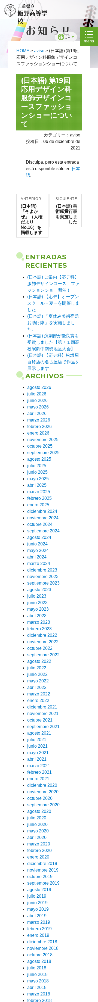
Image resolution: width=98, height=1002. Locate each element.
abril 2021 (37, 759)
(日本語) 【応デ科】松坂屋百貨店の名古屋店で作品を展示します (53, 362)
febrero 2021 (39, 772)
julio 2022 (36, 668)
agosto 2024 (39, 537)
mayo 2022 (38, 681)
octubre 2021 (40, 720)
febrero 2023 (39, 628)
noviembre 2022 (43, 641)
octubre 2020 (40, 798)
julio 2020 (36, 818)
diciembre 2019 (42, 863)
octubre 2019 (40, 876)
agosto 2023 (39, 589)
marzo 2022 (38, 694)
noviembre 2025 (43, 439)
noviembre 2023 (43, 576)
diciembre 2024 (42, 511)
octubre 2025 (40, 446)
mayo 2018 (38, 981)
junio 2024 (37, 544)
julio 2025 (36, 465)
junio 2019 (37, 902)
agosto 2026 (39, 387)
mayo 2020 (38, 831)
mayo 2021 (38, 752)
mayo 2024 (38, 550)
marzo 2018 (38, 994)
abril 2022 (37, 687)
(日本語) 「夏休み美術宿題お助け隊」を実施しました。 (53, 323)
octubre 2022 (40, 648)
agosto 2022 (39, 661)
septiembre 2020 (43, 805)
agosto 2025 (39, 459)
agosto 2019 (39, 889)
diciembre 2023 (42, 570)
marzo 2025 (38, 491)
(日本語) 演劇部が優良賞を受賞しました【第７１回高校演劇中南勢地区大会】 (53, 342)
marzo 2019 (38, 922)
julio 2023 (36, 596)
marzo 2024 (38, 563)
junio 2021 (37, 746)
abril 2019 (37, 915)
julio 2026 (36, 394)
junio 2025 (37, 472)
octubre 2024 (40, 524)
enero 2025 (38, 504)
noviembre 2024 (43, 518)
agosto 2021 (39, 733)
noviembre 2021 (43, 713)
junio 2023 (37, 602)
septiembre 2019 (43, 883)
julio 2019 (36, 896)
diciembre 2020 (42, 785)
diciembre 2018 (42, 941)
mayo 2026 (38, 407)
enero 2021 (38, 778)
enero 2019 (38, 935)
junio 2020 (37, 824)
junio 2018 (37, 974)
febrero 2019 (39, 928)
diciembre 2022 (42, 635)
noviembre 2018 (43, 948)
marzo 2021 (38, 765)
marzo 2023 (38, 622)
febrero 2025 (39, 498)
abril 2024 (37, 557)
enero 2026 (38, 433)
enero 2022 (38, 700)
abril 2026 (37, 413)
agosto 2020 (39, 811)
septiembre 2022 (43, 655)
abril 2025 (37, 485)
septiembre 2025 (43, 452)
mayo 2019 (38, 909)
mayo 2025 (38, 478)
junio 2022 (37, 674)
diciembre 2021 (42, 707)
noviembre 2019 (43, 870)
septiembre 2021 (43, 726)
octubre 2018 (40, 955)
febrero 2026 (39, 426)
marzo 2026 (38, 420)
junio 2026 (37, 400)
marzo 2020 (38, 844)
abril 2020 (37, 837)
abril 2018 (37, 987)
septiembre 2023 (43, 583)
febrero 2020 (39, 850)
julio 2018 (36, 968)
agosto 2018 (39, 961)
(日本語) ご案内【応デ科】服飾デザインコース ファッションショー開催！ (53, 283)
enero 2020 (38, 857)
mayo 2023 (38, 609)
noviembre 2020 (43, 791)
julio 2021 (36, 739)
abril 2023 (37, 615)
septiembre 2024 (43, 531)
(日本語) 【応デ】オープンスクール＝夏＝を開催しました (53, 303)
